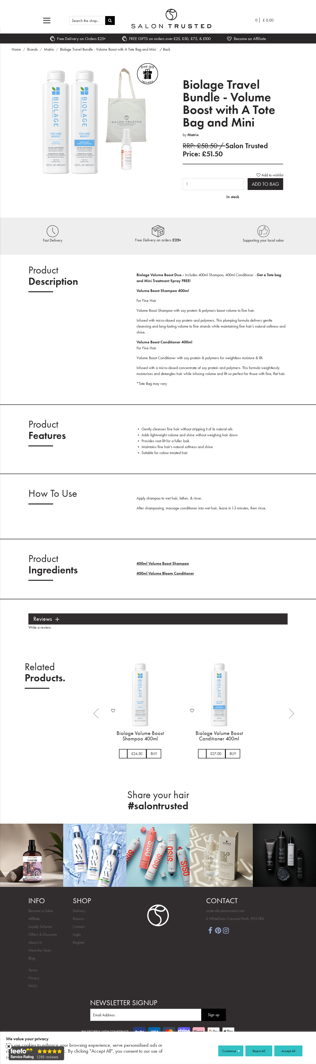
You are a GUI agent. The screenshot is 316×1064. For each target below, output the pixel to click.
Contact (78, 926)
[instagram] (226, 930)
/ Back (165, 49)
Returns (78, 918)
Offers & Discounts (42, 934)
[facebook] (210, 930)
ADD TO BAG (265, 184)
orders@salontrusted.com (225, 910)
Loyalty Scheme (40, 926)
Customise (229, 1051)
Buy (154, 753)
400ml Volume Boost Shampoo (163, 563)
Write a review (39, 627)
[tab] (158, 619)
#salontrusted (158, 806)
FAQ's (33, 985)
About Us (35, 942)
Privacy (33, 978)
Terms (32, 970)
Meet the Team (39, 950)
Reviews (42, 619)
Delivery (79, 910)
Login (77, 934)
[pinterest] (218, 930)
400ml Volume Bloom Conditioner (165, 573)
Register (79, 942)
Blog (31, 958)
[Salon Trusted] (171, 18)
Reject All (259, 1051)
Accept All (288, 1051)
